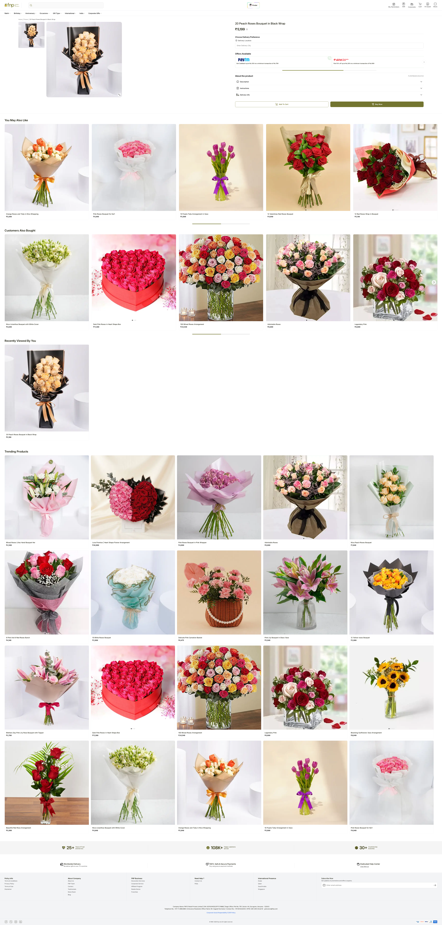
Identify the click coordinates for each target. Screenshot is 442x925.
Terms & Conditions (11, 881)
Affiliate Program (136, 886)
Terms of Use (9, 886)
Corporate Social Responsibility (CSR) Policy (221, 913)
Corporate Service (137, 884)
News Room (72, 892)
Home (20, 19)
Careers (70, 886)
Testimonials (72, 889)
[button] (7, 13)
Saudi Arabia (262, 886)
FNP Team (71, 884)
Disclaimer (8, 889)
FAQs (196, 884)
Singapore (261, 889)
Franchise (134, 892)
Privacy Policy (9, 884)
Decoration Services (138, 881)
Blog (69, 895)
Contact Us (198, 881)
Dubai (260, 881)
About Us (71, 881)
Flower (26, 19)
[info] (247, 29)
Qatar (260, 884)
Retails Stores (135, 889)
